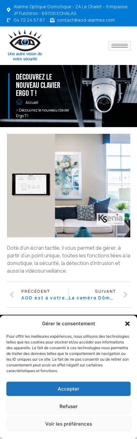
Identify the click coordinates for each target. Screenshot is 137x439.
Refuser (69, 406)
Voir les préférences (68, 424)
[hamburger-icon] (120, 45)
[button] (127, 323)
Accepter (68, 389)
